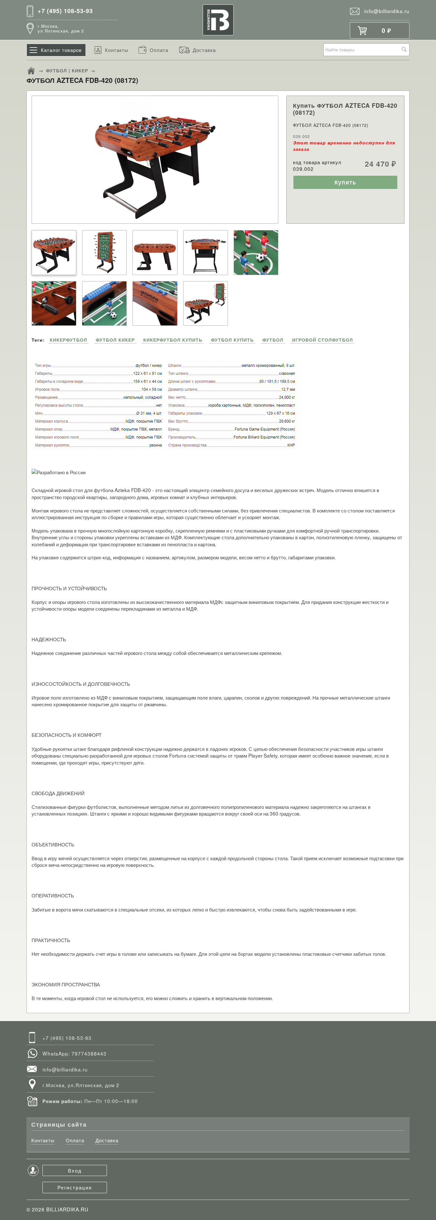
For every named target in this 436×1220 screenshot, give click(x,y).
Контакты (116, 49)
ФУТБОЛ (272, 340)
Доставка (204, 49)
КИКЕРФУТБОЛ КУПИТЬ (172, 340)
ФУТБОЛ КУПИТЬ (232, 340)
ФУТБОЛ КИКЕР (115, 340)
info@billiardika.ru (387, 10)
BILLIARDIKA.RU (67, 1209)
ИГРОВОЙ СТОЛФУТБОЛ (322, 340)
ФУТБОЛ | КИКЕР (67, 70)
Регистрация (74, 1187)
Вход (75, 1170)
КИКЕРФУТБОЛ (68, 340)
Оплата (159, 49)
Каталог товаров (61, 49)
